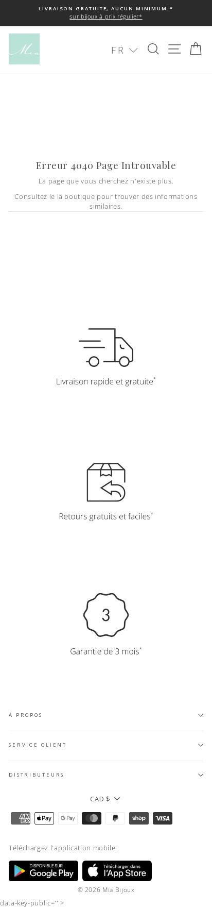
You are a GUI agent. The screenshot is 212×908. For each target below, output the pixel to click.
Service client (38, 745)
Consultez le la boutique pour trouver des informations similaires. (105, 201)
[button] (124, 50)
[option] (106, 13)
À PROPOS (26, 715)
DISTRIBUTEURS (36, 774)
